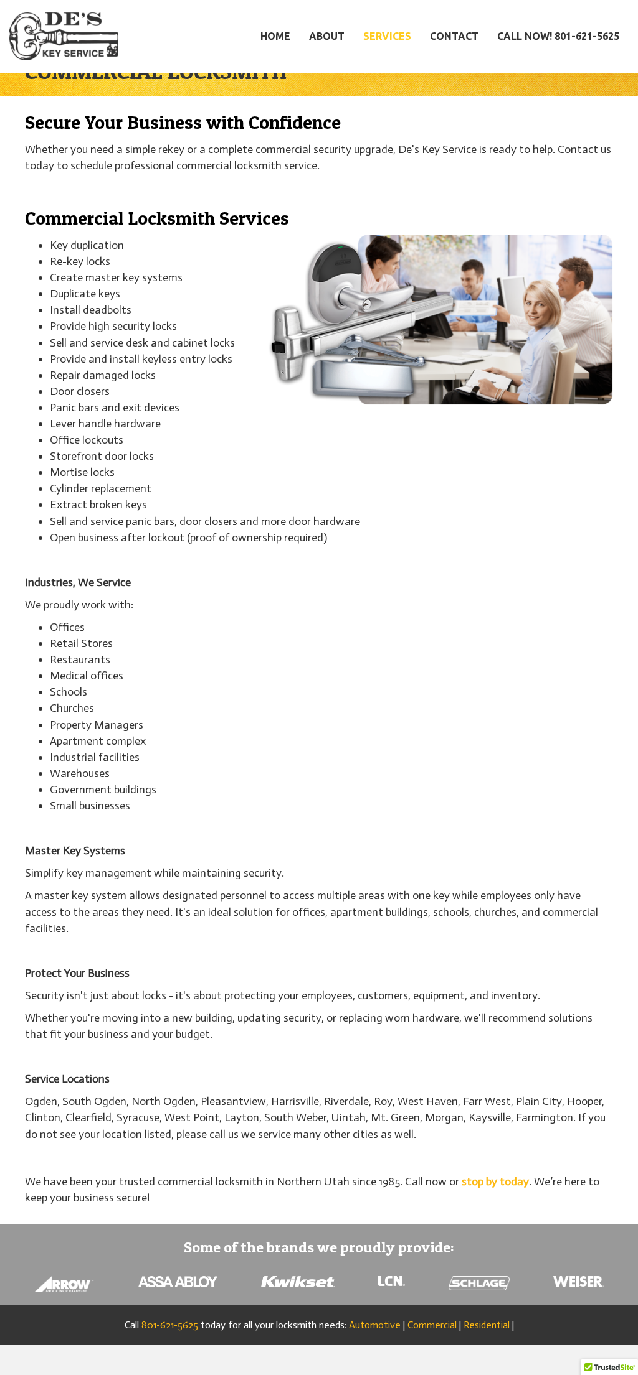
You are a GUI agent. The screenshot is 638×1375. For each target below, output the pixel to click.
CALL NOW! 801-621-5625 (558, 36)
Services (387, 36)
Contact (454, 36)
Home (275, 36)
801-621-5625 (169, 1325)
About (327, 36)
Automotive (375, 1325)
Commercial (432, 1325)
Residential (487, 1325)
